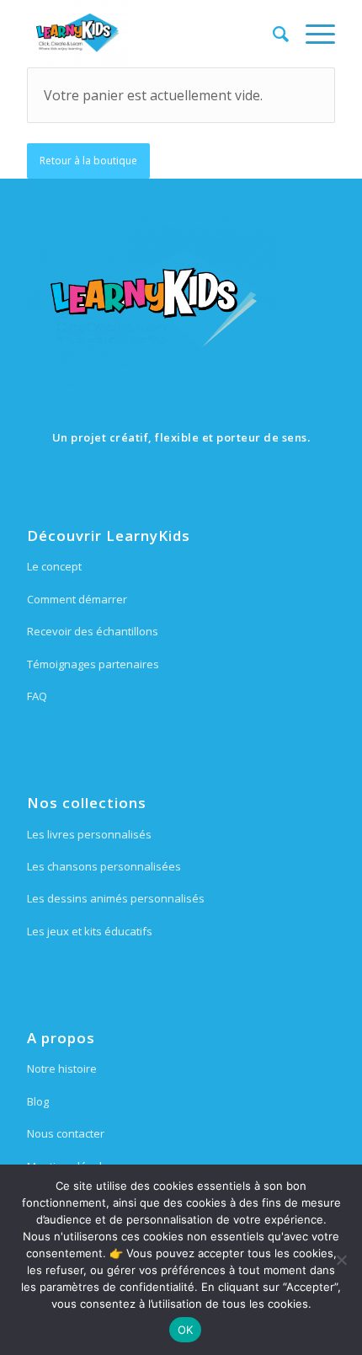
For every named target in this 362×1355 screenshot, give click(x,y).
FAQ (37, 696)
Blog (38, 1101)
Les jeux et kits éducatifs (89, 931)
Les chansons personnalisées (104, 866)
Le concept (54, 566)
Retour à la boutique (88, 160)
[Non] (341, 1259)
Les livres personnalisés (89, 834)
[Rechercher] (272, 33)
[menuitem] (272, 33)
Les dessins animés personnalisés (116, 898)
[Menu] (312, 33)
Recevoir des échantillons (92, 631)
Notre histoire (62, 1068)
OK (186, 1329)
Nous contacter (65, 1133)
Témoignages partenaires (93, 664)
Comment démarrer (77, 599)
